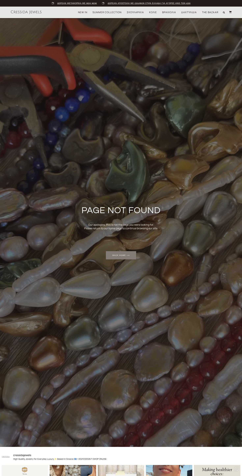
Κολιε (153, 12)
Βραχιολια (169, 12)
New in (82, 12)
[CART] (229, 12)
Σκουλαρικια (135, 12)
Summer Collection (107, 12)
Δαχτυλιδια (189, 12)
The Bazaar (210, 12)
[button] (224, 12)
